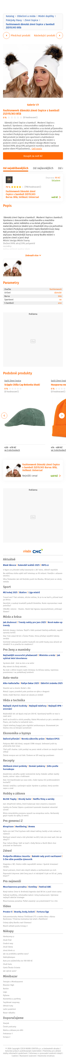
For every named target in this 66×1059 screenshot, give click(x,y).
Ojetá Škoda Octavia (11, 967)
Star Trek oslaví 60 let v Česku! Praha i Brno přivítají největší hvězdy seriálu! (31, 637)
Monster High (8, 985)
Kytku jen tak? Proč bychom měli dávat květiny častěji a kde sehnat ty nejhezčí (32, 832)
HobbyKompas (9, 957)
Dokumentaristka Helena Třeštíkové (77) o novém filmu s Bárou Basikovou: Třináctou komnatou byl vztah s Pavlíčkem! (29, 917)
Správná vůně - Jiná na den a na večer (18, 663)
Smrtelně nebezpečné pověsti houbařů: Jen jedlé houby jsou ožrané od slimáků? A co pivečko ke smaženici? (32, 643)
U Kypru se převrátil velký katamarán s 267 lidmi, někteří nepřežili (30, 569)
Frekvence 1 (8, 1033)
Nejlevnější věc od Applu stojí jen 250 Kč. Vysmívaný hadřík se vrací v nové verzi (31, 714)
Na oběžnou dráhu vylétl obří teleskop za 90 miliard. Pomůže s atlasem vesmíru (32, 574)
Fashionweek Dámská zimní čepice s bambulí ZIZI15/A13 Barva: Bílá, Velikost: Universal (22, 194)
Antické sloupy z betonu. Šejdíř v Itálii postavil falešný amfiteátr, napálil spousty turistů (33, 631)
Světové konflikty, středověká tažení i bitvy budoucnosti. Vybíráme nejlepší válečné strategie (30, 896)
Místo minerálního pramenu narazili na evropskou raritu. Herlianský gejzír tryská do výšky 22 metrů (31, 814)
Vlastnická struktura (46, 1055)
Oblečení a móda (26, 16)
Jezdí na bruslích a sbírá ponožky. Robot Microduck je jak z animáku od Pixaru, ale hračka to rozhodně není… (32, 720)
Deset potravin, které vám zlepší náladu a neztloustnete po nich (29, 870)
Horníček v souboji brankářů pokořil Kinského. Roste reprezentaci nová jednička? (32, 604)
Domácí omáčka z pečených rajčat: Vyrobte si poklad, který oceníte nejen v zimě (31, 786)
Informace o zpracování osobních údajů (45, 1053)
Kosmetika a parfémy (12, 998)
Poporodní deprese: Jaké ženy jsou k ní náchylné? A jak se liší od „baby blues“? (32, 874)
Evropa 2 (6, 1037)
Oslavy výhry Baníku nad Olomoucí (17, 922)
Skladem (56, 180)
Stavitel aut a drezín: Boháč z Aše (17, 688)
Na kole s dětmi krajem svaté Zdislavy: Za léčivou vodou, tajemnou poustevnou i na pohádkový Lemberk (30, 671)
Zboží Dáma (8, 946)
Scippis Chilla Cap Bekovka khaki (22, 384)
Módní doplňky (46, 16)
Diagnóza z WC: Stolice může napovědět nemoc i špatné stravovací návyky (30, 865)
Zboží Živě (7, 940)
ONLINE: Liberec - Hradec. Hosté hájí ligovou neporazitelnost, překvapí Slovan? (32, 610)
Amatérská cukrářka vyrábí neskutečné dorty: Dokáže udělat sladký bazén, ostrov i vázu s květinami (31, 775)
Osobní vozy (8, 943)
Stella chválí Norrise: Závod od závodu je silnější (23, 694)
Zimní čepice (31, 20)
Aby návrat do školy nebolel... (15, 666)
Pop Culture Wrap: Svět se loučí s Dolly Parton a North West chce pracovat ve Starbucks (29, 844)
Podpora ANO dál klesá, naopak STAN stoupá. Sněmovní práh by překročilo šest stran (30, 744)
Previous (4, 416)
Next (62, 416)
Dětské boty (8, 1005)
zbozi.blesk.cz (9, 950)
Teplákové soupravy (11, 1002)
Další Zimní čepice (12, 380)
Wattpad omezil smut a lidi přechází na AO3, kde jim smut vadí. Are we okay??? (32, 838)
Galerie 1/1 (33, 104)
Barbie (6, 988)
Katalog (10, 16)
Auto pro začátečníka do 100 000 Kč (17, 960)
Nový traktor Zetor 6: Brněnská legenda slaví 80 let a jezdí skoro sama (32, 891)
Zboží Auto (7, 964)
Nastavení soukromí (28, 1055)
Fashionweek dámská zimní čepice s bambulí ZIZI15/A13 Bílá (31, 112)
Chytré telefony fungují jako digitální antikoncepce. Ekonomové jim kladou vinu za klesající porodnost (31, 726)
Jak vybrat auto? (9, 971)
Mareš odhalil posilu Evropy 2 (15, 926)
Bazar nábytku (9, 1012)
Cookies (15, 1055)
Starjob (6, 1023)
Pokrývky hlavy (14, 20)
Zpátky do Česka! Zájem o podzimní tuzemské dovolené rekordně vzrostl (30, 808)
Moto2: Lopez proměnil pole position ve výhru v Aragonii (26, 691)
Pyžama (6, 995)
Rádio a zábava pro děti (13, 1030)
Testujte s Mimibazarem (13, 981)
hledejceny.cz (8, 936)
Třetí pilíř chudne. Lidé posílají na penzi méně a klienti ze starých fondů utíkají (33, 750)
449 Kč (54, 197)
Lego (5, 992)
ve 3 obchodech (12, 450)
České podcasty (9, 1026)
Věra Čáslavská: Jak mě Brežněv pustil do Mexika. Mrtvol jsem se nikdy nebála (32, 580)
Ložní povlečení (9, 1009)
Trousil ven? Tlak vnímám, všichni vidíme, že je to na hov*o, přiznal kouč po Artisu (33, 598)
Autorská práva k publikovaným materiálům (23, 1050)
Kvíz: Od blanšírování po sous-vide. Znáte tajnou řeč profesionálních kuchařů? (31, 781)
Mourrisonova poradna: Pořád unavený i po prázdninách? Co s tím (30, 901)
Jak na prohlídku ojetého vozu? (16, 953)
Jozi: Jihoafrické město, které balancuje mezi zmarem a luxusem (29, 803)
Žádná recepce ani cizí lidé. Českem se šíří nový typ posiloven (28, 755)
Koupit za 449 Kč (33, 156)
